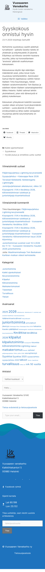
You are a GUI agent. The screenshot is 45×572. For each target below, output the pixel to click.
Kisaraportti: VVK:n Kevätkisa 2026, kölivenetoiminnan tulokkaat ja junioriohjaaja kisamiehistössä (18, 193)
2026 (13, 312)
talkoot (23, 359)
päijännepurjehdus (7, 353)
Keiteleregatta (23, 329)
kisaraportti (27, 342)
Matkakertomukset (11, 286)
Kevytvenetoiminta (10, 276)
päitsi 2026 (21, 353)
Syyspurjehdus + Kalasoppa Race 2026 (20, 176)
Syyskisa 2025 (20, 356)
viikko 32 (22, 364)
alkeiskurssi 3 (29, 312)
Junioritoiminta (9, 269)
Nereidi (25, 350)
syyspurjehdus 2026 (10, 360)
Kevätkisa (20, 332)
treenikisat (35, 360)
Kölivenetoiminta (10, 283)
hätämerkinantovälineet (11, 318)
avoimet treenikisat (8, 315)
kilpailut (15, 337)
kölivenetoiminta (11, 345)
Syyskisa (7, 356)
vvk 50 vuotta (33, 364)
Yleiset (5, 297)
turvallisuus (10, 364)
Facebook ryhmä (13, 487)
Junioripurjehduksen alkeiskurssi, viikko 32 (22, 186)
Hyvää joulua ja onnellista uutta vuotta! (23, 155)
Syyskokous (10, 151)
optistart (31, 350)
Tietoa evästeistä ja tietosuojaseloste (19, 407)
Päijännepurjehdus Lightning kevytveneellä (22, 173)
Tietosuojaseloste (22, 553)
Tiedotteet (7, 290)
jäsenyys (5, 326)
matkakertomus (12, 349)
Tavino (29, 360)
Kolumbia (35, 342)
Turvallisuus (7, 293)
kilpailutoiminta (13, 342)
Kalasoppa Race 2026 (26, 326)
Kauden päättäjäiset (10, 329)
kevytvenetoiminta (7, 333)
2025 (5, 311)
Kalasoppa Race (15, 326)
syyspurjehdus (33, 357)
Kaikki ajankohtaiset (14, 148)
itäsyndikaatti (26, 318)
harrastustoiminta (19, 315)
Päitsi (15, 353)
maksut (33, 346)
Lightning (25, 346)
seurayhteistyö (31, 353)
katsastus (37, 326)
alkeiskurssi (20, 312)
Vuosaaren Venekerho (20, 4)
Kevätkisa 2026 (20, 224)
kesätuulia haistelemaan (35, 329)
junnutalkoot (31, 323)
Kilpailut (6, 279)
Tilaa (38, 415)
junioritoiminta (13, 322)
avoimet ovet (37, 312)
